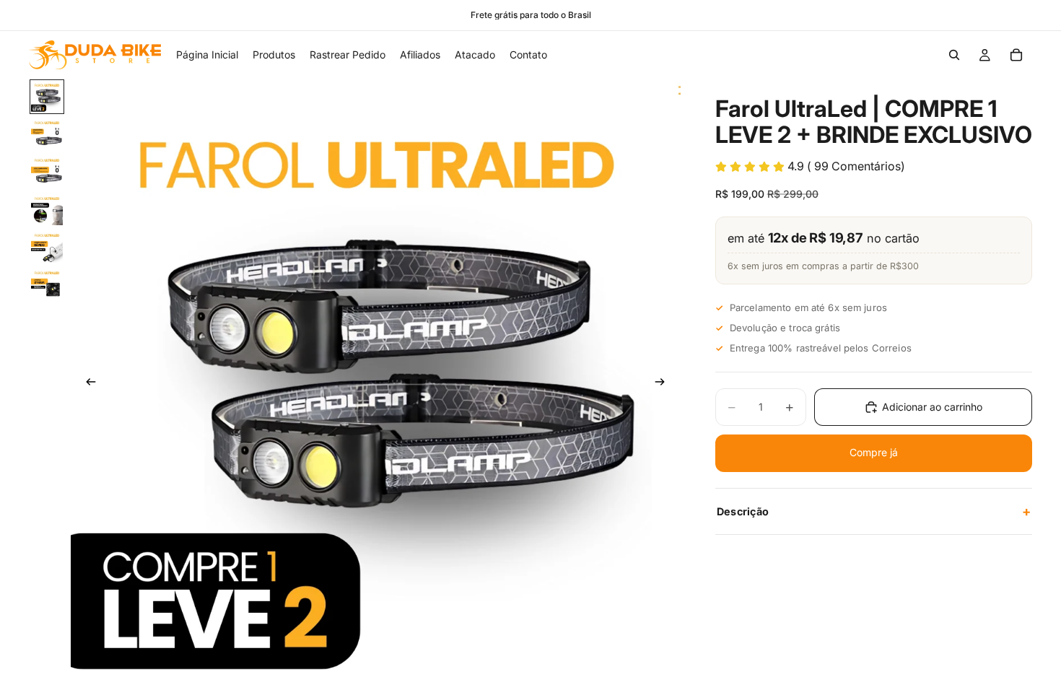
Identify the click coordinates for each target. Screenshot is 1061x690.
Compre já (874, 452)
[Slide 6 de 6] (47, 284)
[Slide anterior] (86, 384)
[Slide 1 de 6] (47, 97)
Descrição (874, 511)
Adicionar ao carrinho (932, 407)
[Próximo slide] (665, 384)
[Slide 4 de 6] (47, 209)
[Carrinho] (1016, 55)
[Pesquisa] (954, 55)
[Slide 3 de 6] (47, 172)
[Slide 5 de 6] (47, 247)
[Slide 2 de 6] (47, 134)
